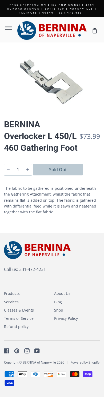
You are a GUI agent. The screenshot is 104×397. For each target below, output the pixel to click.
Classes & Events (19, 310)
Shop (58, 310)
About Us (62, 293)
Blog (58, 301)
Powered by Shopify (84, 362)
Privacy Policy (66, 318)
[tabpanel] (52, 79)
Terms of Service (19, 318)
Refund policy (16, 326)
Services (11, 301)
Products (12, 293)
